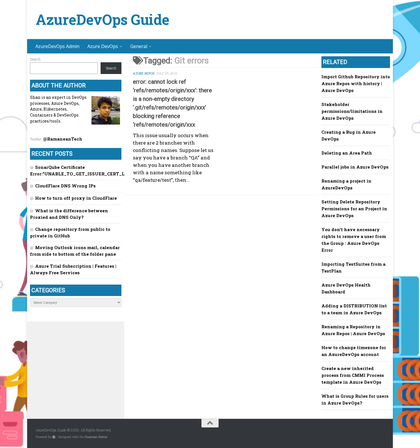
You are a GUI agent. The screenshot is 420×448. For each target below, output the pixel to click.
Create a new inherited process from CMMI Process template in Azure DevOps (352, 375)
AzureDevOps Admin (57, 46)
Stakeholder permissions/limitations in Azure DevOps (352, 111)
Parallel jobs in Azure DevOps (355, 167)
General (138, 46)
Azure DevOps (102, 46)
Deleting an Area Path (346, 153)
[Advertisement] (226, 244)
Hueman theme (96, 437)
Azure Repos (143, 73)
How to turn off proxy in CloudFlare (76, 198)
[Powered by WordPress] (53, 437)
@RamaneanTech (62, 139)
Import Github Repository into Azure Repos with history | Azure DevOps (355, 83)
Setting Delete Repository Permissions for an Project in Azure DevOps (354, 208)
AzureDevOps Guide (102, 19)
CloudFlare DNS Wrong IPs (65, 186)
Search (35, 59)
